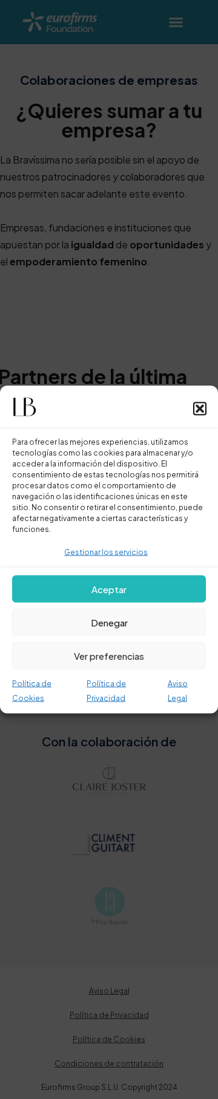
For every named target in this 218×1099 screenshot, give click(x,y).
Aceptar (109, 588)
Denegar (109, 622)
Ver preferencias (109, 655)
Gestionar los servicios (106, 552)
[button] (200, 409)
